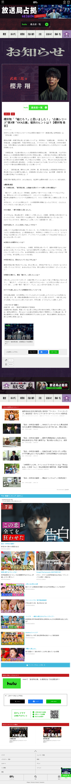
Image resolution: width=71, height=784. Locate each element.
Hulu (35, 107)
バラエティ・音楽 (5, 759)
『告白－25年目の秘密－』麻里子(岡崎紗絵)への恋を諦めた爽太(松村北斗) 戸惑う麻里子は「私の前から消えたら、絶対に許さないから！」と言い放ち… (44, 440)
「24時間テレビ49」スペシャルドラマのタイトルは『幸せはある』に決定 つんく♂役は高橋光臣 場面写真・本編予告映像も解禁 (45, 467)
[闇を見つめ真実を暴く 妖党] (18, 386)
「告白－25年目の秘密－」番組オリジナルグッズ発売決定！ (44, 478)
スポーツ (3, 763)
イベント (39, 767)
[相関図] (22, 34)
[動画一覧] (57, 34)
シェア (45, 352)
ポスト (34, 352)
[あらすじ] (13, 34)
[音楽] (40, 34)
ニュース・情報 (41, 755)
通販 (2, 772)
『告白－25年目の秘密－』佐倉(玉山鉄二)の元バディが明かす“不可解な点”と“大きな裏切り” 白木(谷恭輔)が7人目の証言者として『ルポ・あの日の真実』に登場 (44, 453)
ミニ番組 (3, 767)
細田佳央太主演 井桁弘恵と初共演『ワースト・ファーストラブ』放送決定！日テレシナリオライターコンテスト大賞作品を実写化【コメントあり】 (45, 413)
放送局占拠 (35, 11)
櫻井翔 (11, 364)
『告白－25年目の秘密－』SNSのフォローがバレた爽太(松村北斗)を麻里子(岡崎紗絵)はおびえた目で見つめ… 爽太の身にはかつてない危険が (45, 427)
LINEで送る (54, 352)
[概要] (4, 34)
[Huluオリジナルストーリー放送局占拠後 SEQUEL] (52, 386)
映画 (38, 759)
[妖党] (66, 34)
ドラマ (11, 360)
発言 (13, 114)
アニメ (38, 763)
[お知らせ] (48, 34)
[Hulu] (35, 24)
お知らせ (7, 114)
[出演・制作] (31, 34)
